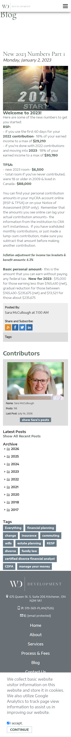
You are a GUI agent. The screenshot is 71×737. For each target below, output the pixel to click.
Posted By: (12, 307)
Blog (35, 662)
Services (35, 643)
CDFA (9, 566)
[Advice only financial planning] (35, 584)
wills (8, 543)
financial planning (40, 528)
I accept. (16, 723)
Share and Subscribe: (19, 321)
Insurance (29, 535)
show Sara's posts (35, 420)
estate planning (29, 543)
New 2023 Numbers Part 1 (34, 54)
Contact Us (35, 671)
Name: (9, 403)
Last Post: (11, 413)
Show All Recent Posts (22, 436)
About (36, 634)
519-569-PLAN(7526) (39, 608)
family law (29, 551)
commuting (50, 535)
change (10, 535)
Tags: (8, 336)
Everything (13, 528)
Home (35, 625)
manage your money (34, 566)
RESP (51, 543)
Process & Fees (35, 653)
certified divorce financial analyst (30, 558)
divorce (10, 551)
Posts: (9, 408)
